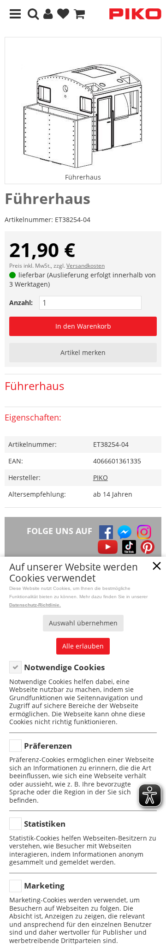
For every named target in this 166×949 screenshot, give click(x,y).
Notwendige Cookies (64, 667)
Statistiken (44, 823)
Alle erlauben (83, 646)
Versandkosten (85, 266)
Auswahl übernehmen (83, 623)
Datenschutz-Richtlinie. (35, 604)
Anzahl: (21, 302)
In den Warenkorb (83, 326)
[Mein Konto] (48, 14)
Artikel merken (83, 352)
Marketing (44, 885)
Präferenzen (48, 745)
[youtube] (108, 547)
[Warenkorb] (79, 14)
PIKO (100, 477)
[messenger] (124, 532)
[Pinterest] (147, 547)
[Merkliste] (63, 14)
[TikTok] (129, 547)
